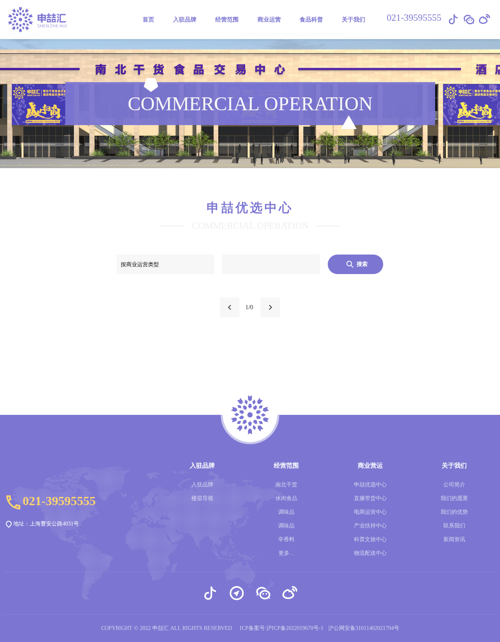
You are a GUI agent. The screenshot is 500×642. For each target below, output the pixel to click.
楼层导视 (202, 498)
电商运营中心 (370, 512)
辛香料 (286, 539)
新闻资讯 (454, 539)
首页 (148, 19)
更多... (286, 553)
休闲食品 (286, 498)
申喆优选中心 (370, 485)
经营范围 (227, 19)
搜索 (362, 264)
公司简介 (454, 485)
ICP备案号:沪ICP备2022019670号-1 (281, 628)
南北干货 (286, 485)
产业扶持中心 (370, 526)
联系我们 (454, 526)
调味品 (286, 512)
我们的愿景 (454, 498)
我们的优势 (454, 512)
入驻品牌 (202, 485)
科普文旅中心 (370, 539)
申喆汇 (160, 628)
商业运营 (269, 19)
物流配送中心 (370, 553)
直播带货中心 (370, 498)
